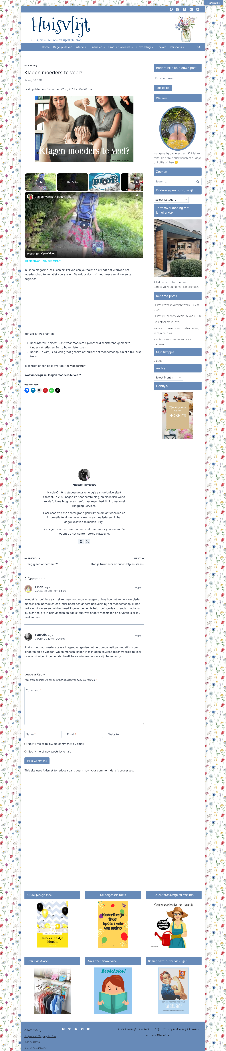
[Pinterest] (82, 1029)
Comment (33, 690)
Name (31, 734)
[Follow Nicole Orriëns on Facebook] (81, 541)
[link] (30, 197)
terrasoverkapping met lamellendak (176, 286)
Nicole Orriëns (84, 485)
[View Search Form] (199, 47)
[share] (137, 195)
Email (71, 734)
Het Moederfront (75, 365)
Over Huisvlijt (127, 1029)
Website (113, 734)
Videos (158, 360)
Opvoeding (30, 65)
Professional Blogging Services (40, 1036)
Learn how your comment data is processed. (105, 770)
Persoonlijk (177, 47)
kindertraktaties (40, 347)
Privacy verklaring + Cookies (181, 1029)
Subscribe (163, 87)
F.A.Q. (156, 1029)
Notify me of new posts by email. (49, 751)
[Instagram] (76, 1029)
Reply (138, 587)
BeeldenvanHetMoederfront (53, 196)
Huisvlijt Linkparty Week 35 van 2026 (177, 316)
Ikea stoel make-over (167, 322)
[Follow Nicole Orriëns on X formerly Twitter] (87, 541)
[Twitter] (69, 1029)
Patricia (41, 635)
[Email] (88, 1029)
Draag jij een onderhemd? (41, 561)
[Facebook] (63, 1029)
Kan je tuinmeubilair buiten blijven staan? (117, 561)
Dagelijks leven (62, 47)
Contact (144, 1029)
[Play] (105, 182)
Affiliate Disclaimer (158, 1035)
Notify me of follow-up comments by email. (56, 743)
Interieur (80, 47)
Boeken (162, 47)
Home (46, 47)
